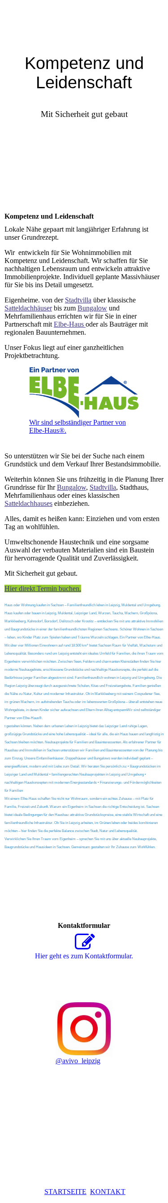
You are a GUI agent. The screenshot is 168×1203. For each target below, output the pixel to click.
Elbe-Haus (70, 324)
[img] (84, 22)
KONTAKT (107, 1191)
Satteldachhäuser (28, 308)
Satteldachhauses (28, 503)
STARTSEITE (65, 1191)
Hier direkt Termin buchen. (42, 588)
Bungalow (92, 308)
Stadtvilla (78, 300)
